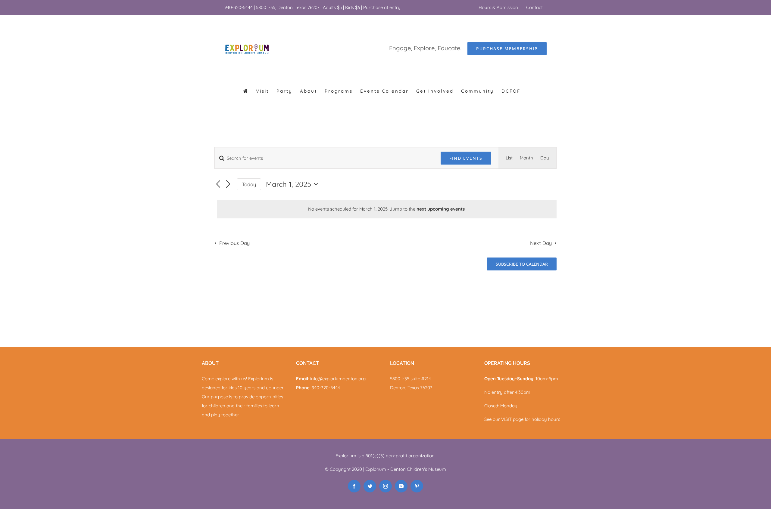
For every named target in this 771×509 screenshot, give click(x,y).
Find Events (465, 158)
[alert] (387, 209)
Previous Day (234, 243)
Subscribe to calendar (522, 264)
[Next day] (228, 184)
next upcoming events (441, 209)
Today (249, 184)
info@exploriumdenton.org (338, 378)
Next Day (541, 243)
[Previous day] (218, 184)
